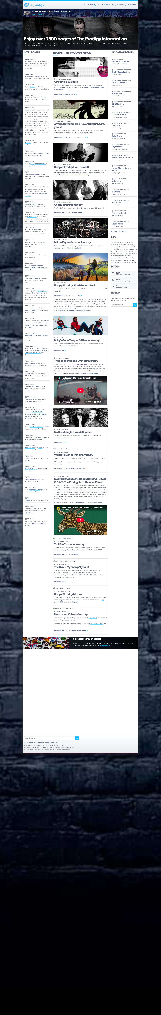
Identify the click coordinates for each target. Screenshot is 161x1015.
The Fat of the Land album (78, 364)
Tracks (27, 500)
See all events (117, 232)
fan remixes (44, 153)
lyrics (32, 399)
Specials (36, 336)
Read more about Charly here (68, 212)
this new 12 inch (96, 624)
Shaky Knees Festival (121, 72)
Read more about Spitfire (66, 554)
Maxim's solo (30, 376)
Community (131, 5)
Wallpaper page (31, 469)
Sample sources (31, 204)
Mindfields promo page (89, 373)
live (30, 229)
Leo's (42, 268)
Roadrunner (117, 93)
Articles (28, 110)
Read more (59, 350)
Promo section (35, 386)
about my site (123, 260)
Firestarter (93, 618)
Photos (32, 87)
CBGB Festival (118, 104)
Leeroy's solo (30, 310)
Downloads (110, 5)
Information (89, 5)
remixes (43, 242)
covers (37, 76)
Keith (40, 325)
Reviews (28, 143)
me (133, 260)
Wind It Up (36, 353)
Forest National (119, 213)
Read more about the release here (70, 137)
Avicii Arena (117, 136)
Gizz (30, 327)
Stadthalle (116, 202)
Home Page (28, 742)
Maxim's (40, 265)
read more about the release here (89, 503)
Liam (30, 325)
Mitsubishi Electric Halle (122, 157)
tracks (43, 97)
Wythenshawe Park (120, 61)
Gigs (27, 61)
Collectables (32, 217)
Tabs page (29, 458)
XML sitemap (39, 742)
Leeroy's (28, 268)
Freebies (28, 76)
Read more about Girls (64, 94)
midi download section (38, 437)
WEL (38, 350)
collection (37, 229)
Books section (35, 174)
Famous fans (30, 448)
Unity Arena (117, 125)
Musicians (121, 5)
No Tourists (33, 401)
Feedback (55, 742)
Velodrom (116, 181)
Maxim (45, 325)
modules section (36, 427)
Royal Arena (117, 147)
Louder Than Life (119, 83)
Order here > (105, 646)
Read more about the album (67, 296)
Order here (37, 14)
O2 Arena (116, 192)
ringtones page (36, 490)
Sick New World (119, 115)
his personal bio (69, 175)
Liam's (27, 265)
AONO (27, 513)
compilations (35, 278)
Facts (27, 255)
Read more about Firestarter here (70, 630)
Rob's (34, 268)
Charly (43, 350)
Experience (29, 355)
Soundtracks (30, 363)
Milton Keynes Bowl (74, 248)
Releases (100, 5)
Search (47, 742)
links (34, 416)
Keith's (33, 265)
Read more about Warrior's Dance (70, 469)
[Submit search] (135, 305)
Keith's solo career (39, 523)
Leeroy (35, 325)
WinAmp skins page (32, 479)
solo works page (83, 175)
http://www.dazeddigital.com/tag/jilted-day (74, 310)
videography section (38, 164)
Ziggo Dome (117, 224)
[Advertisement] (80, 678)
